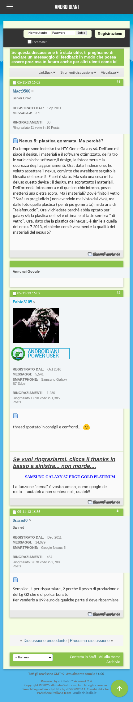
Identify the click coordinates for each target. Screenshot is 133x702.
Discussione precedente (45, 640)
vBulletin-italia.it (85, 693)
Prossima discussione (89, 640)
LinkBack (46, 72)
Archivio (113, 662)
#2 (118, 293)
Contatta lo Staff (83, 657)
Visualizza (108, 72)
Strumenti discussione (76, 72)
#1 (118, 82)
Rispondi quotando (106, 254)
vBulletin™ (65, 681)
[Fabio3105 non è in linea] (36, 325)
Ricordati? (39, 42)
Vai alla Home (109, 657)
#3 (118, 511)
